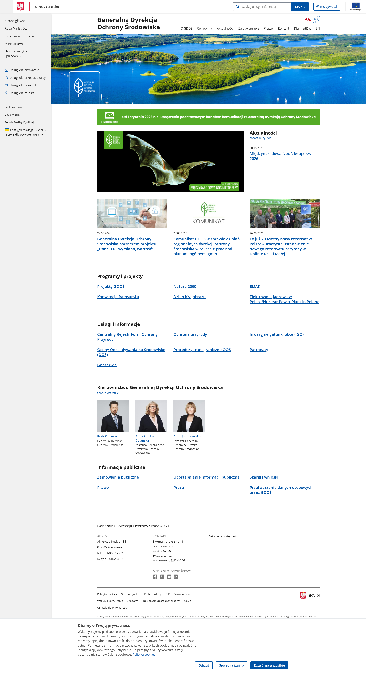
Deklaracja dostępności (223, 536)
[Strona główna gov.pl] (21, 6)
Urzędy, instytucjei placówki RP (17, 53)
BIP (168, 594)
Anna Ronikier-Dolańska (146, 438)
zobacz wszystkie (260, 138)
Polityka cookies (107, 594)
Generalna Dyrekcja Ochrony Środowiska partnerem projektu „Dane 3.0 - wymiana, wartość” (126, 244)
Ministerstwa (14, 44)
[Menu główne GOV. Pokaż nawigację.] (6, 6)
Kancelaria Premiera (19, 36)
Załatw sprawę (248, 28)
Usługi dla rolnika (21, 93)
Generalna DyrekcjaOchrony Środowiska (128, 23)
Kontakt (283, 28)
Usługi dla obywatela (24, 70)
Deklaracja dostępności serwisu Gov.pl (167, 601)
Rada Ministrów (16, 28)
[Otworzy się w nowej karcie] (155, 577)
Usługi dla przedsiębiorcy (27, 78)
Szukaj (300, 7)
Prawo (268, 28)
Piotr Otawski (107, 436)
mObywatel (328, 7)
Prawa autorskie (184, 594)
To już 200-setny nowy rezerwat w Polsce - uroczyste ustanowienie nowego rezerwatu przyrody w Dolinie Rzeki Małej (281, 246)
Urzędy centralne (47, 6)
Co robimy (204, 28)
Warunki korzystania (110, 601)
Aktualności (225, 28)
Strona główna (19, 21)
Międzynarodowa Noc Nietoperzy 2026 (280, 156)
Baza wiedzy (12, 114)
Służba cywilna (130, 594)
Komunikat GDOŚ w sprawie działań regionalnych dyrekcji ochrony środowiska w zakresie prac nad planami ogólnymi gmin (206, 246)
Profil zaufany (13, 107)
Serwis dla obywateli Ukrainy (25, 132)
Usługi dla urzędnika (24, 85)
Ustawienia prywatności (112, 607)
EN (318, 28)
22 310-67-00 (162, 551)
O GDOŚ (186, 28)
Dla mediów (302, 28)
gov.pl (314, 600)
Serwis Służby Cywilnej (19, 122)
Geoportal (133, 601)
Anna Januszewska (187, 436)
